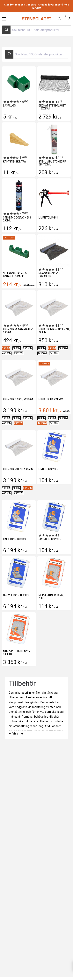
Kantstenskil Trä (14, 161)
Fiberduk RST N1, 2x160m (18, 469)
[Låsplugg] (18, 83)
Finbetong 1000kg (14, 539)
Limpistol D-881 (48, 217)
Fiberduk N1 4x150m (51, 399)
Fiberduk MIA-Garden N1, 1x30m (18, 331)
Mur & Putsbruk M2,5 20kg (52, 596)
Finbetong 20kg (48, 469)
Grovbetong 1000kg (16, 595)
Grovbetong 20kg (50, 539)
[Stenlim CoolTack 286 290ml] (18, 195)
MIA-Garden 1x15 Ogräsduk (49, 275)
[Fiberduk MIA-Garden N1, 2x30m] (54, 307)
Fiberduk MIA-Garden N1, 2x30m (54, 331)
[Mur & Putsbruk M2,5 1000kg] (18, 629)
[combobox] (36, 29)
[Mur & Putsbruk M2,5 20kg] (54, 573)
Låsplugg (9, 105)
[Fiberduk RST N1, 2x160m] (18, 447)
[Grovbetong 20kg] (54, 517)
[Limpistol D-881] (54, 195)
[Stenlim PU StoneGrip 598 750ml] (54, 139)
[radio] (6, 348)
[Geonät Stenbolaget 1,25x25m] (54, 83)
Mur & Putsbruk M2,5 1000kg (16, 652)
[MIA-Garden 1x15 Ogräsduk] (54, 251)
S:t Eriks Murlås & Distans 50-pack (15, 275)
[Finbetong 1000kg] (18, 517)
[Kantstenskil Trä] (18, 139)
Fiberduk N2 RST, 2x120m (18, 399)
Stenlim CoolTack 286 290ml (17, 219)
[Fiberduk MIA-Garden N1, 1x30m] (18, 307)
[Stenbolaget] (36, 18)
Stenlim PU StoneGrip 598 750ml (52, 163)
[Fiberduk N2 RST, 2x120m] (18, 377)
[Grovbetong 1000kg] (18, 573)
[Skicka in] (6, 30)
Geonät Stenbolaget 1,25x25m (52, 107)
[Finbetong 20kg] (54, 447)
